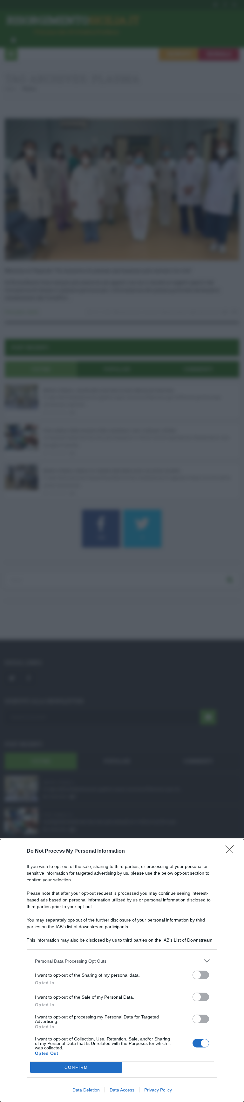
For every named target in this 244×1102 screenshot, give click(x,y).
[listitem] (122, 961)
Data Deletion (86, 1089)
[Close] (232, 851)
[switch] (201, 975)
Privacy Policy (158, 1089)
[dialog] (122, 970)
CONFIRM (76, 1067)
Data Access (122, 1089)
